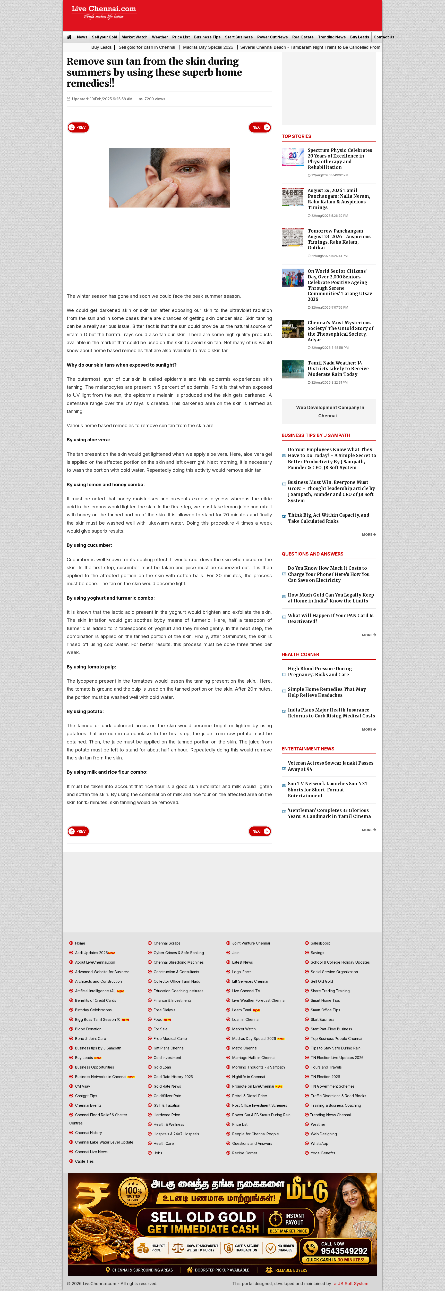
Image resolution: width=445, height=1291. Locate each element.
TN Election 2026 (325, 1076)
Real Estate (303, 37)
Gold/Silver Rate (167, 1096)
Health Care (163, 1143)
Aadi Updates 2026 (91, 952)
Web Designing (323, 1134)
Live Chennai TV (245, 991)
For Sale (160, 1029)
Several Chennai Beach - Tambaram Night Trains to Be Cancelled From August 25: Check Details (277, 47)
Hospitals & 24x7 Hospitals (176, 1134)
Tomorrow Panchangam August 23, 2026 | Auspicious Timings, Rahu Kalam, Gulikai (339, 239)
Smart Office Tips (325, 1010)
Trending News (332, 37)
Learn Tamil (242, 1010)
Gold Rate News (167, 1086)
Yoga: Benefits (322, 1153)
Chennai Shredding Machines (178, 962)
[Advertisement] (262, 14)
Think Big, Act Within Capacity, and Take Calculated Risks (328, 518)
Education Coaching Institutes (178, 991)
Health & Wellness (168, 1124)
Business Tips (207, 37)
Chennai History (88, 1132)
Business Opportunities (94, 1067)
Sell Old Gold (321, 981)
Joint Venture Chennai (250, 943)
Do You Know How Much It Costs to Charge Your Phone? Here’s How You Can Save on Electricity (329, 574)
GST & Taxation (166, 1105)
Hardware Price (166, 1115)
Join (235, 952)
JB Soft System (352, 1283)
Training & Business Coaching (335, 1105)
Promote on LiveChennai (253, 1086)
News (82, 37)
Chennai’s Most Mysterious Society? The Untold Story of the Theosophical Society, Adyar (340, 331)
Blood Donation (87, 1029)
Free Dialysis (164, 1010)
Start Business (239, 37)
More (367, 534)
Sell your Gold (104, 37)
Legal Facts (241, 972)
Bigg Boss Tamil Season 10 (98, 1019)
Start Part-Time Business (331, 1029)
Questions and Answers (251, 1143)
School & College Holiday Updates (340, 962)
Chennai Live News (91, 1151)
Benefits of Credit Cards (95, 1000)
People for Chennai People (255, 1134)
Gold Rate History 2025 (173, 1076)
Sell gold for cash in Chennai (89, 47)
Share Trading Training (330, 991)
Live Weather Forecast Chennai (258, 1000)
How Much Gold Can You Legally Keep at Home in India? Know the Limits (331, 598)
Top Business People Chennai (336, 1038)
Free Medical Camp (170, 1038)
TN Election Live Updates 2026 (337, 1057)
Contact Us (384, 37)
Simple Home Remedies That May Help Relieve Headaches (327, 692)
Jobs (157, 1153)
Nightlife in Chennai (248, 1076)
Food (158, 1019)
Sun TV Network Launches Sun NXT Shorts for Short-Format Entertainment (328, 790)
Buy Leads (359, 37)
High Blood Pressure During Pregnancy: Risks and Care (320, 672)
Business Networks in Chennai (100, 1076)
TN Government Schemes (332, 1086)
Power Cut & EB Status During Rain (260, 1115)
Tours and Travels (326, 1067)
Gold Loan (162, 1067)
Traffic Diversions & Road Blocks (338, 1096)
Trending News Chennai (330, 1115)
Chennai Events (87, 1105)
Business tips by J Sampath (97, 1048)
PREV (81, 127)
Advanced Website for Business (102, 972)
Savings (317, 952)
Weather (160, 37)
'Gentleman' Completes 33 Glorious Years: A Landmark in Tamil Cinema (329, 814)
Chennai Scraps (167, 943)
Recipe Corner (244, 1153)
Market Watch (135, 37)
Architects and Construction (98, 981)
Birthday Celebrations (93, 1010)
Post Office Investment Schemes (259, 1105)
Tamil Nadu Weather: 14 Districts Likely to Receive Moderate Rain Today (338, 368)
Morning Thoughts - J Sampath (258, 1067)
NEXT (257, 127)
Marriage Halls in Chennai (253, 1057)
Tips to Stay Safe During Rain (335, 1048)
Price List (181, 37)
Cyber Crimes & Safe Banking (178, 952)
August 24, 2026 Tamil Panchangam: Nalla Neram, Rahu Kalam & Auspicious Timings (339, 199)
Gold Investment (167, 1057)
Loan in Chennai (245, 1019)
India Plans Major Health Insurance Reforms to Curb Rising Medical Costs (331, 713)
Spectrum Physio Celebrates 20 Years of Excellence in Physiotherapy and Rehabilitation (340, 159)
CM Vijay (82, 1086)
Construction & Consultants (176, 972)
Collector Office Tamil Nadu (176, 981)
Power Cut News (272, 37)
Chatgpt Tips (85, 1096)
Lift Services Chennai (249, 981)
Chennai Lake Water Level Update (103, 1142)
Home (79, 943)
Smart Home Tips (325, 1000)
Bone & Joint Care (90, 1038)
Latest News (242, 962)
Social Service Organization (334, 972)
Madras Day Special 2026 (150, 47)
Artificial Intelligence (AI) (95, 991)
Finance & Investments (172, 1000)
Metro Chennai (244, 1048)
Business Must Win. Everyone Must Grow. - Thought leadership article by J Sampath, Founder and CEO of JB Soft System (331, 491)
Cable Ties (84, 1161)
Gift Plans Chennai (168, 1048)
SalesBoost (320, 943)
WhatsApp (319, 1143)
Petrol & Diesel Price (249, 1096)
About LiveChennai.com (94, 962)
